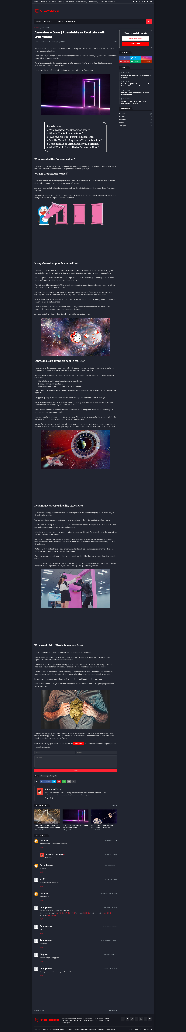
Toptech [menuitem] (59, 21)
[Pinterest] (59, 781)
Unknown (44, 840)
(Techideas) (44, 28)
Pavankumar (46, 865)
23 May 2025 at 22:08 (110, 968)
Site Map (61, 2)
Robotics (135, 120)
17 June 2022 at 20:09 (110, 926)
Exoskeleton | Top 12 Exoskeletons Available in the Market (133, 102)
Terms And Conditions (107, 2)
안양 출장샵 (86, 913)
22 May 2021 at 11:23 (111, 879)
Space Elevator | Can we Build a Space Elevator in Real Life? (102, 826)
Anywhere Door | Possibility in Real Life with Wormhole (75, 826)
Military (135, 117)
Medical (135, 114)
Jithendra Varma (53, 789)
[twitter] (47, 798)
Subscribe (135, 44)
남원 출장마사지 (51, 915)
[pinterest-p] (52, 798)
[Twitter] (54, 781)
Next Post (112, 1010)
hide (58, 126)
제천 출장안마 (58, 913)
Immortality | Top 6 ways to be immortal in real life (136, 76)
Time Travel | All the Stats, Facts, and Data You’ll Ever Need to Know (47, 826)
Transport (53, 776)
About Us (43, 2)
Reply (41, 847)
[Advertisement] (112, 11)
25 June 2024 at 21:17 (110, 954)
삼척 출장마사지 (70, 913)
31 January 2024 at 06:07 (109, 940)
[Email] (69, 781)
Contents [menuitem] (70, 21)
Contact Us (53, 2)
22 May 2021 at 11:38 (111, 854)
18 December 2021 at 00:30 (109, 893)
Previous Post (40, 1010)
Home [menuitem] (38, 21)
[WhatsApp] (64, 781)
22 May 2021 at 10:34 (110, 840)
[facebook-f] (45, 798)
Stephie (44, 954)
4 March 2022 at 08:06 (110, 907)
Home (36, 2)
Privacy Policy (93, 2)
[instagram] (50, 798)
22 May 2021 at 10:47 (111, 865)
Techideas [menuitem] (48, 21)
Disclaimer (70, 2)
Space (135, 123)
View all (114, 805)
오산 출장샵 (107, 913)
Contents (54, 126)
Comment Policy (81, 2)
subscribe (78, 743)
